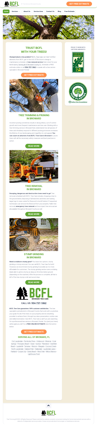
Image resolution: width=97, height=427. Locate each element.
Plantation (45, 344)
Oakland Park (29, 349)
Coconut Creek (51, 346)
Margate (41, 346)
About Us (27, 11)
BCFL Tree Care (37, 57)
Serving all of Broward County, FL (29, 65)
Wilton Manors (51, 351)
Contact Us (50, 11)
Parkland (14, 351)
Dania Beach (31, 351)
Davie (32, 344)
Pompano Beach (23, 344)
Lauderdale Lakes (49, 349)
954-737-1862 (30, 67)
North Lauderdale (17, 349)
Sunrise (38, 344)
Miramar (48, 341)
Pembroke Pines (29, 341)
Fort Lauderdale (17, 341)
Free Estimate (69, 11)
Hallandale (38, 349)
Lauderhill (19, 346)
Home (6, 11)
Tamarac (27, 346)
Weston (34, 346)
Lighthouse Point (34, 354)
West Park (41, 351)
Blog (59, 11)
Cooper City (22, 351)
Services (15, 11)
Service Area (38, 11)
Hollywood (40, 341)
